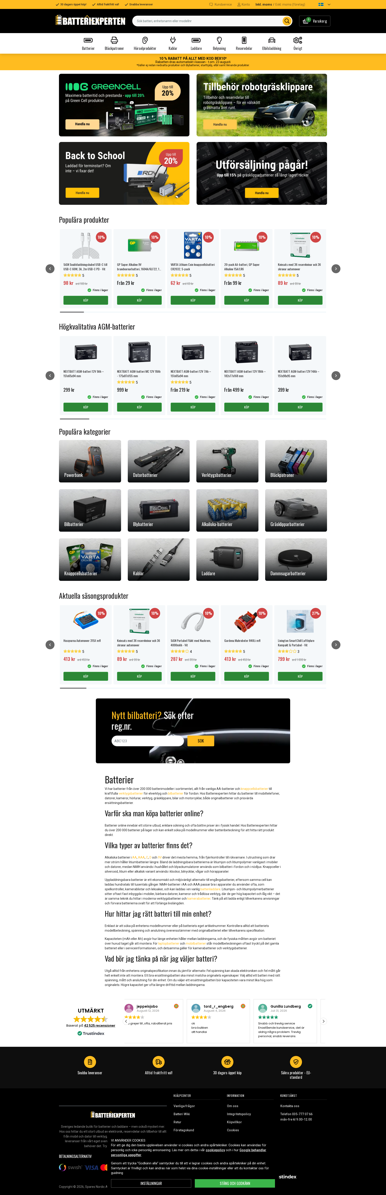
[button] (320, 4)
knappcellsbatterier (254, 789)
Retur (177, 1122)
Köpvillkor (234, 1122)
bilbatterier (175, 793)
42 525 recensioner (99, 1025)
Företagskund (184, 1130)
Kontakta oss (289, 1106)
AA (134, 857)
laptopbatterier (168, 943)
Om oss (232, 1106)
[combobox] (212, 21)
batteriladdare (210, 889)
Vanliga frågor (184, 1106)
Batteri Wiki (182, 1114)
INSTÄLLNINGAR (151, 1183)
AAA (141, 857)
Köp (85, 300)
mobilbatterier (196, 943)
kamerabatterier (198, 898)
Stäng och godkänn (235, 1183)
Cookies (233, 1130)
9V (160, 857)
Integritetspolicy (239, 1114)
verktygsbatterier (131, 793)
